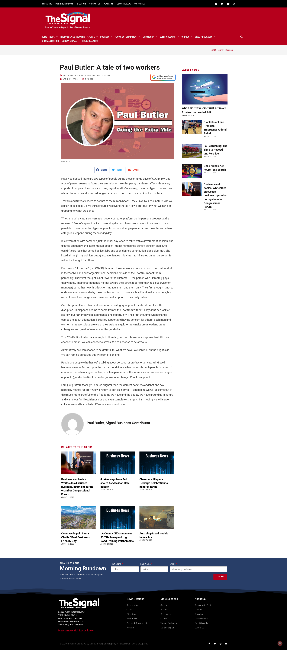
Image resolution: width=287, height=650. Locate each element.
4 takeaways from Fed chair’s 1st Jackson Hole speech (115, 483)
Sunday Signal (69, 41)
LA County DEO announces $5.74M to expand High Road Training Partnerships (117, 537)
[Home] (208, 50)
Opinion (185, 36)
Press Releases (90, 41)
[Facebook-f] (209, 644)
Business (104, 36)
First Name (116, 564)
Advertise (108, 4)
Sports (91, 36)
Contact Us (94, 4)
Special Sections (50, 41)
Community (148, 36)
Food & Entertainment (126, 36)
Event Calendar (168, 36)
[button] (241, 37)
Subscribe (47, 4)
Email (172, 564)
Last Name (145, 564)
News (52, 36)
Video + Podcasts (203, 36)
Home (44, 36)
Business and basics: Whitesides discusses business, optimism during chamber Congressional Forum (77, 487)
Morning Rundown (64, 4)
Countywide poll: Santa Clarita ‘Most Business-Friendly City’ (75, 537)
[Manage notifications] (280, 643)
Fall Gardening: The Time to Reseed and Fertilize (215, 149)
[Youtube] (228, 3)
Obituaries (139, 4)
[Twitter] (222, 3)
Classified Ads (124, 4)
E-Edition (81, 4)
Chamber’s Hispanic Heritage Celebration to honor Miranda (153, 483)
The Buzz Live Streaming (72, 36)
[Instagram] (234, 3)
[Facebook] (216, 3)
